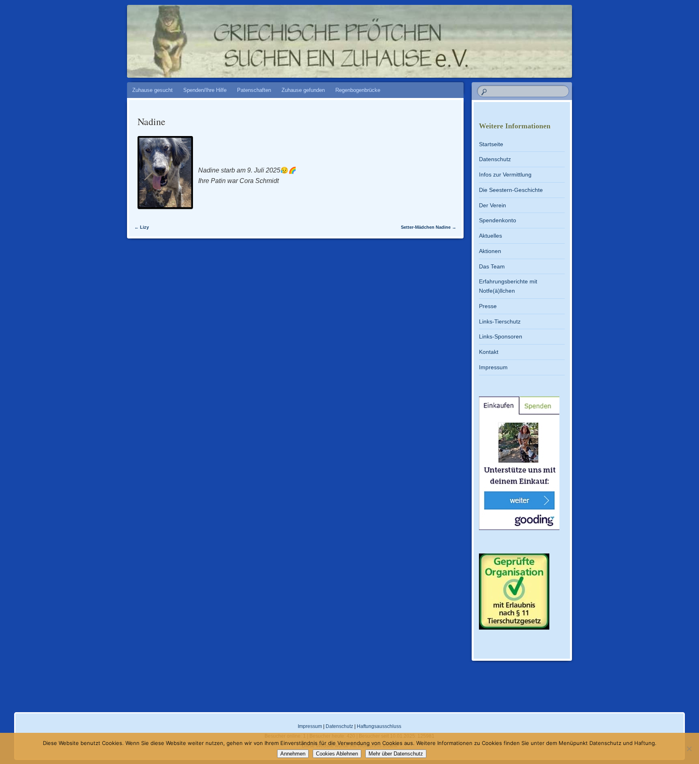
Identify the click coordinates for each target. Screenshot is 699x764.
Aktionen (490, 251)
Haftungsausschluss (379, 726)
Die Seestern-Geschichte (511, 190)
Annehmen (292, 754)
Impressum (493, 367)
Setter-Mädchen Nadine (428, 227)
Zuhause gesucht (152, 90)
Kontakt (488, 352)
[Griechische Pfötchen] (406, 37)
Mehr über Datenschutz (396, 754)
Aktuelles (490, 235)
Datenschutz (495, 159)
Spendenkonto (497, 220)
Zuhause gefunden (303, 90)
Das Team (492, 266)
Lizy (141, 227)
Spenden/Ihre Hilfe (205, 90)
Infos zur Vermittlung (505, 174)
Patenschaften (254, 90)
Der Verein (492, 205)
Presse (488, 306)
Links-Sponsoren (500, 336)
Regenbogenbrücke (357, 90)
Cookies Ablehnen (337, 754)
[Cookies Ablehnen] (689, 749)
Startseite (491, 144)
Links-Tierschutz (500, 321)
